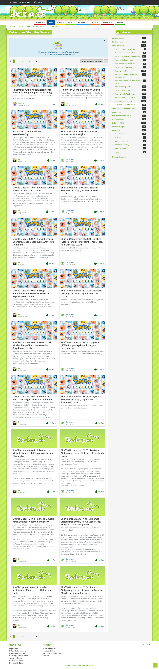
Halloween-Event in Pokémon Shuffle (80, 89)
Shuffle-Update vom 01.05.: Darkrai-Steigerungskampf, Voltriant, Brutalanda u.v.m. (82, 453)
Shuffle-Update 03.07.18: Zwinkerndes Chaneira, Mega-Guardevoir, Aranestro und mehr (33, 241)
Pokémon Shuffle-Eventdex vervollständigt (27, 133)
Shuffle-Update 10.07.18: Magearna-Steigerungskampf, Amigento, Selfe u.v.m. (80, 190)
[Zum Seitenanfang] (155, 665)
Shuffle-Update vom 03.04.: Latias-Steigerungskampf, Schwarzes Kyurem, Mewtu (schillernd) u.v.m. (81, 590)
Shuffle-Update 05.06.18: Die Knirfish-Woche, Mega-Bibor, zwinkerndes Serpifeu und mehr (32, 345)
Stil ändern (147, 644)
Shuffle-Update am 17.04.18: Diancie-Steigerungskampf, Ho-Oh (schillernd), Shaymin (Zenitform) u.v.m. (81, 521)
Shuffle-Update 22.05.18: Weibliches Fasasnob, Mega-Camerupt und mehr (32, 398)
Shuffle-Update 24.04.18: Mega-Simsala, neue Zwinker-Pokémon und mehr (34, 520)
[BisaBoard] (79, 12)
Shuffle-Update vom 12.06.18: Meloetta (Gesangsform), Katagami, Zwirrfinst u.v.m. (81, 293)
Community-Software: (79, 665)
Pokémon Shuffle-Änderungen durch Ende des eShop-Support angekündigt (33, 91)
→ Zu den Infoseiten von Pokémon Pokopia (58, 54)
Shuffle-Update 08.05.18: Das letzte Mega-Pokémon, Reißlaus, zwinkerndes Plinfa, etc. (34, 453)
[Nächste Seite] (36, 61)
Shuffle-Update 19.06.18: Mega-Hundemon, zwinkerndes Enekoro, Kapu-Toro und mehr (31, 293)
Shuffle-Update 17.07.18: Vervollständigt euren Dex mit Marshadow (34, 189)
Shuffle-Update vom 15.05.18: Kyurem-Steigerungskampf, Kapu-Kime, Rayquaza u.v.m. (81, 399)
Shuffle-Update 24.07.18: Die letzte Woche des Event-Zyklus (79, 133)
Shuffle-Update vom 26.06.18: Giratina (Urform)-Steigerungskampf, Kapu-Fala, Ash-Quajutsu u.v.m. (82, 241)
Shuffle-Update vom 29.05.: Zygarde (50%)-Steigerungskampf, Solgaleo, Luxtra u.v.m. (80, 345)
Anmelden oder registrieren (20, 2)
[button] (104, 41)
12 (33, 61)
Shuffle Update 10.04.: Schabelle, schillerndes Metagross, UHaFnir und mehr (32, 590)
